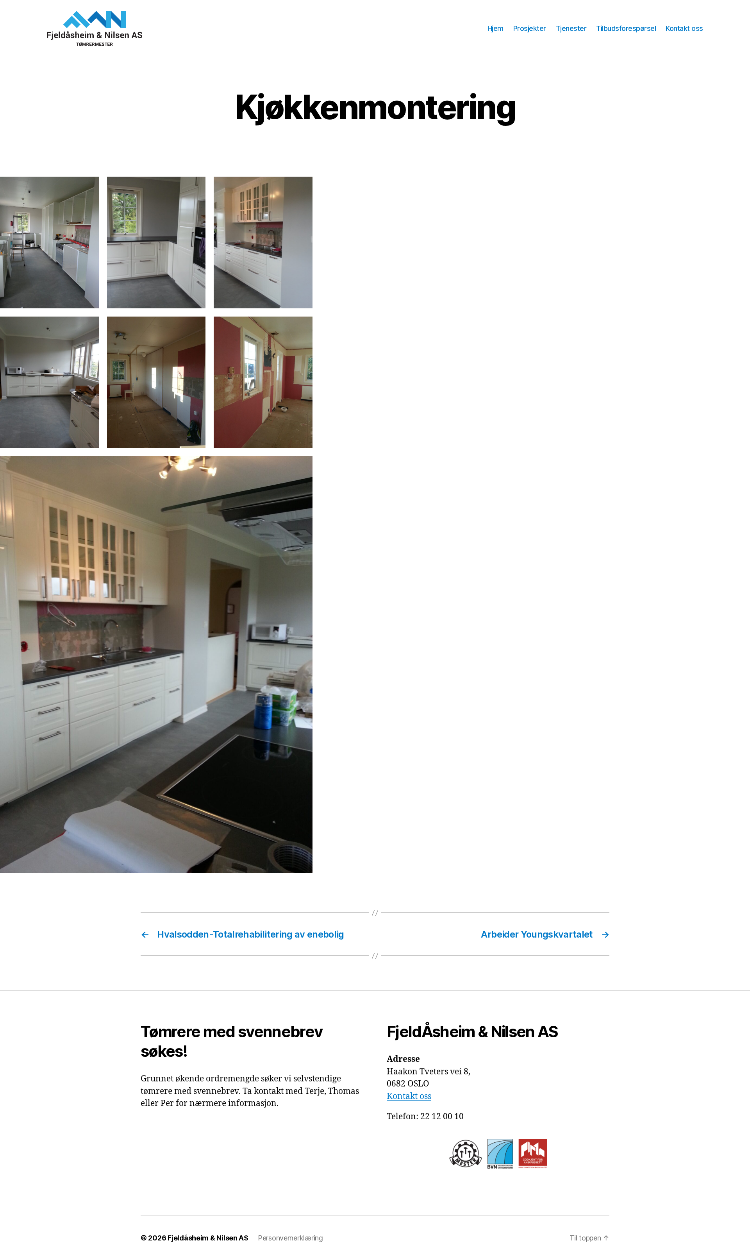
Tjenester (571, 28)
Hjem (496, 28)
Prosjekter (529, 28)
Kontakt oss (684, 28)
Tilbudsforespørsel (626, 28)
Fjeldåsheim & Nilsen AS (208, 1238)
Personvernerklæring (290, 1238)
